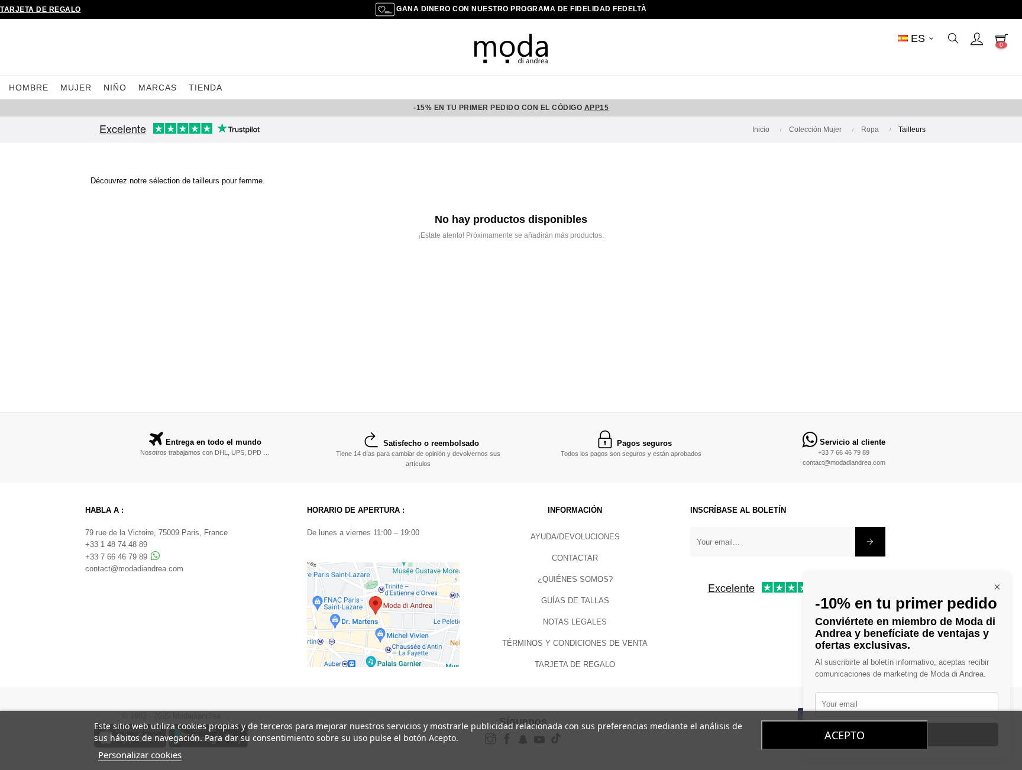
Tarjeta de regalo (40, 9)
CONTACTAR (575, 558)
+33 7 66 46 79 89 (843, 452)
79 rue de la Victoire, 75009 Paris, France (156, 532)
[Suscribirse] (870, 542)
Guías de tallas (575, 600)
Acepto (844, 735)
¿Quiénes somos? (575, 579)
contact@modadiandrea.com (844, 462)
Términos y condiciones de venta (575, 643)
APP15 (596, 107)
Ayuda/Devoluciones (575, 536)
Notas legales (575, 621)
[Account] (976, 38)
